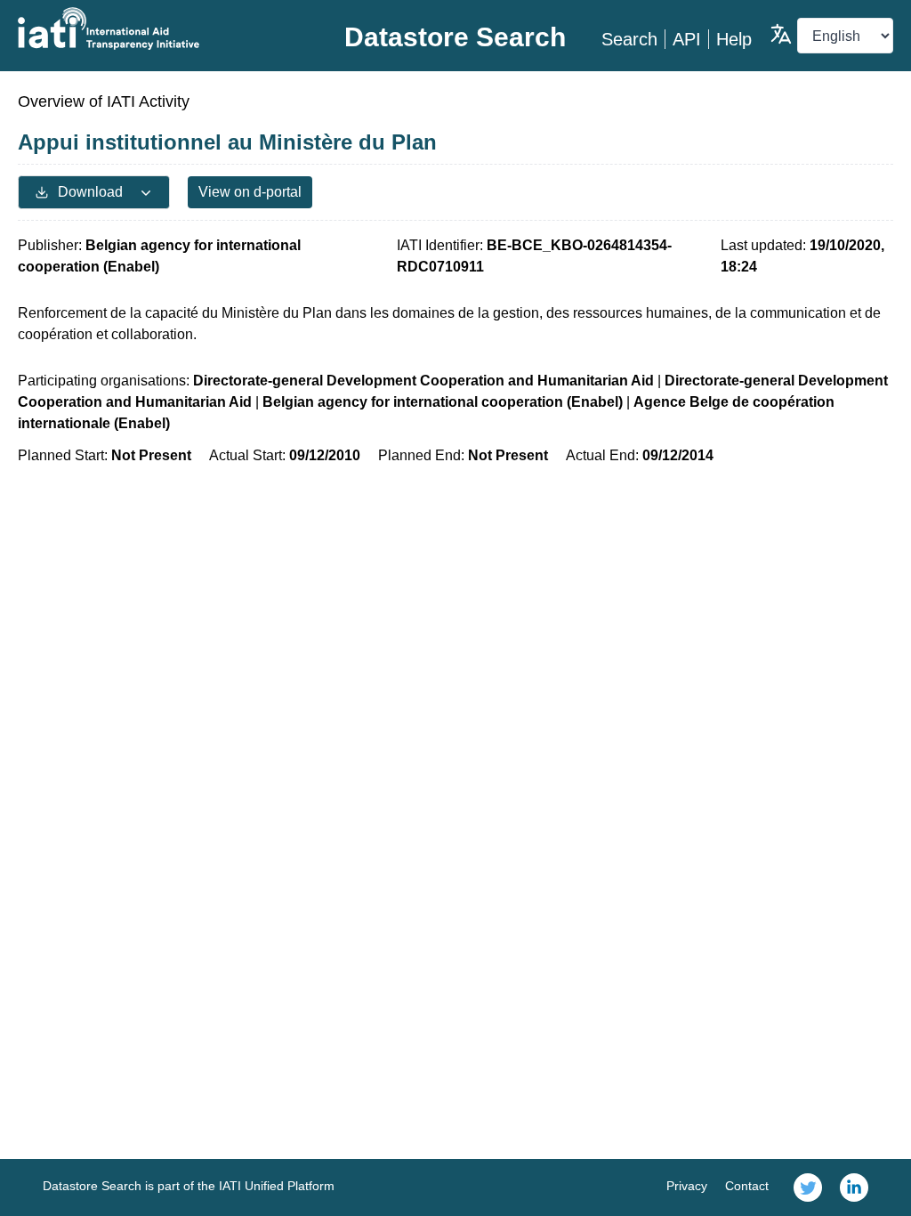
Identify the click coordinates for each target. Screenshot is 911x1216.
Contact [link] (747, 1186)
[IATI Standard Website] (164, 28)
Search (629, 39)
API (687, 39)
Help (734, 39)
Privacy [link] (686, 1186)
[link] (808, 1187)
